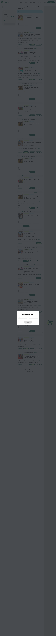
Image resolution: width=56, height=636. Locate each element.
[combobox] (23, 317)
